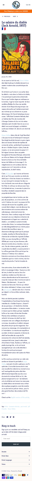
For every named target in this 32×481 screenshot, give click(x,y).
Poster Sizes (5, 456)
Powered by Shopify (16, 471)
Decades (4, 452)
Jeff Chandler (9, 173)
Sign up (16, 444)
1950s (6, 406)
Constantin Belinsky (14, 406)
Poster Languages (7, 460)
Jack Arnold (24, 406)
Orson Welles (24, 80)
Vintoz (3, 464)
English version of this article (20, 397)
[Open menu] (3, 5)
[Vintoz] (16, 5)
